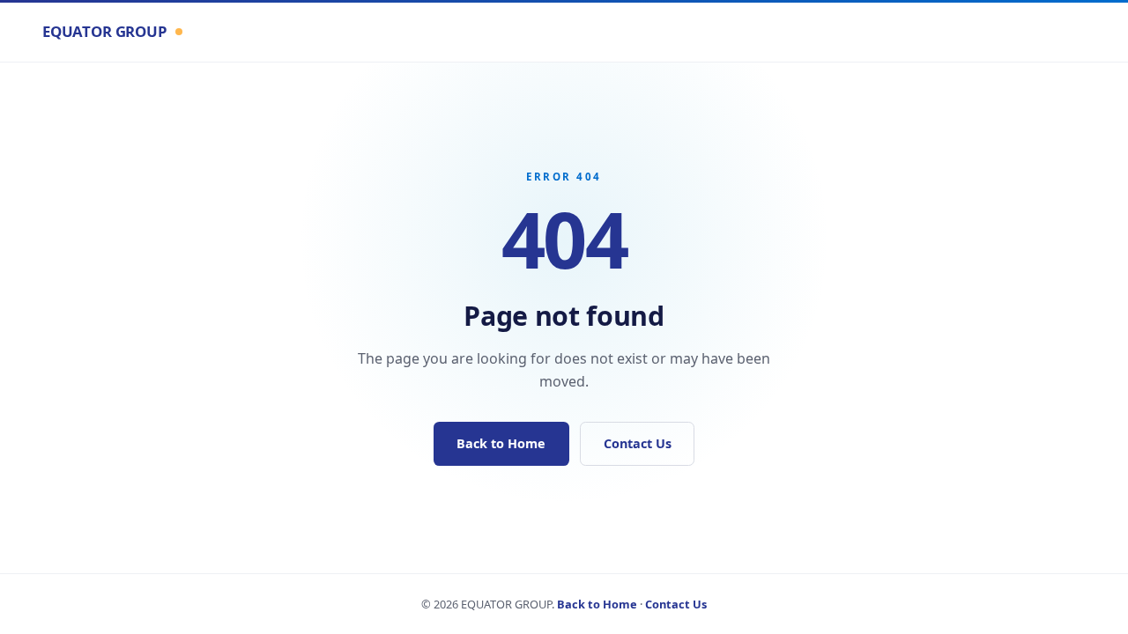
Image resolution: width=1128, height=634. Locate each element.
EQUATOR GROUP (104, 31)
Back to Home (500, 443)
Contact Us (638, 443)
